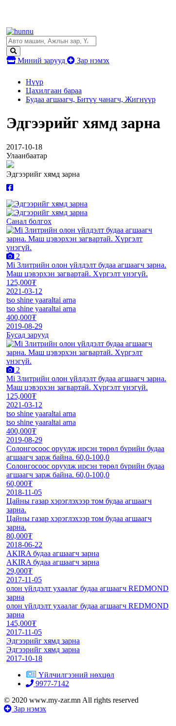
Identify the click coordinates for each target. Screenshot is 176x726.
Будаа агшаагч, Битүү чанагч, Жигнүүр (91, 99)
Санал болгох (29, 221)
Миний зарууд (41, 60)
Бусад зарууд (27, 335)
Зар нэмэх (92, 60)
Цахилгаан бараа (54, 90)
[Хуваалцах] (9, 188)
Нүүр (34, 82)
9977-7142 (51, 683)
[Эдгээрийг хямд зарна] (47, 204)
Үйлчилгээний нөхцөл (76, 675)
